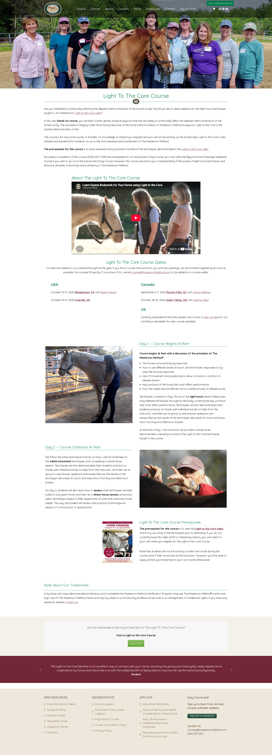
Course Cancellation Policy (110, 725)
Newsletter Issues (57, 721)
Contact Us (71, 602)
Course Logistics (104, 704)
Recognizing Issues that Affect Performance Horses (160, 734)
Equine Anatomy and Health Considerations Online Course (160, 711)
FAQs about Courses (107, 719)
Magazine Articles (57, 726)
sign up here (211, 317)
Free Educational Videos (61, 704)
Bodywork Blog (56, 709)
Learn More (136, 643)
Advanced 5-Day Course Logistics (109, 711)
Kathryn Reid (200, 300)
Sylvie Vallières (201, 292)
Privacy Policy (103, 730)
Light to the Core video (88, 113)
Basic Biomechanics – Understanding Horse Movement (155, 723)
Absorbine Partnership (156, 704)
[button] (40, 669)
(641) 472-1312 (195, 733)
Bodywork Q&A (56, 715)
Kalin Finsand (108, 292)
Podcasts (52, 732)
